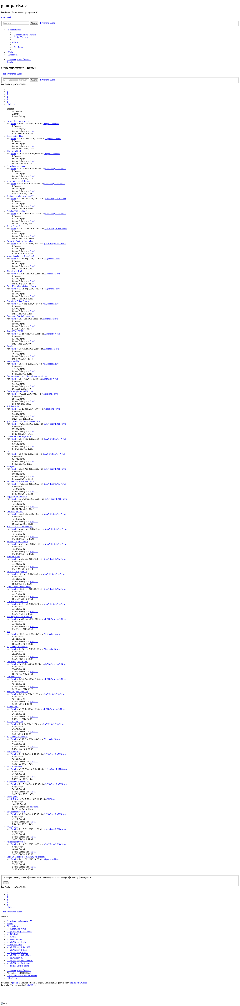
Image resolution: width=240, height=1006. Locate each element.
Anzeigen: (8, 877)
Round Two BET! (15, 331)
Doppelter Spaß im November (20, 241)
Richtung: (74, 877)
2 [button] (7, 91)
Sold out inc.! (12, 706)
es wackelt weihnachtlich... (18, 781)
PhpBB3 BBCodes (78, 983)
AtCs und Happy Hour (17, 571)
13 (8, 451)
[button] (11, 104)
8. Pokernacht (13, 406)
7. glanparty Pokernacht (17, 646)
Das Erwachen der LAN (17, 601)
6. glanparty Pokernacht (17, 736)
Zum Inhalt (6, 17)
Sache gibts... (12, 797)
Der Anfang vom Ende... (17, 661)
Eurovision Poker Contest (18, 301)
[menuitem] (24, 35)
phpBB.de (31, 985)
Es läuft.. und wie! (15, 721)
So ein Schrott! (13, 226)
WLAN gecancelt (14, 766)
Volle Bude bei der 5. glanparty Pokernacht (25, 857)
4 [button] (7, 96)
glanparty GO (13, 361)
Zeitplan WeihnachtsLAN (18, 211)
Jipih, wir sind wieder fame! (19, 586)
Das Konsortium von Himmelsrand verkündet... (27, 376)
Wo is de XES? (13, 556)
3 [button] (7, 94)
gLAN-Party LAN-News (55, 168)
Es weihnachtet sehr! (16, 812)
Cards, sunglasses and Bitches (20, 391)
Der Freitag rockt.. (15, 511)
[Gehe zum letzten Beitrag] (37, 131)
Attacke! (10, 346)
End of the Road (14, 751)
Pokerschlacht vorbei (16, 842)
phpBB (15, 983)
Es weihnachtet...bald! (16, 166)
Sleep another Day (15, 136)
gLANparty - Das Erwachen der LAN (23, 421)
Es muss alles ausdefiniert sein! (20, 481)
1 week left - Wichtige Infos (19, 436)
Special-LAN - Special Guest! (20, 526)
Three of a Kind (14, 151)
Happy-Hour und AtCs (17, 496)
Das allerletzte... (14, 676)
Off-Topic (50, 799)
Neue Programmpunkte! (17, 691)
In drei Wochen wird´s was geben (21, 181)
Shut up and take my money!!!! (20, 196)
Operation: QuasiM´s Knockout (20, 316)
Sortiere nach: (35, 877)
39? (8, 631)
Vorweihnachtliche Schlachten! (20, 256)
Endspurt (11, 466)
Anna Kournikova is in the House (21, 286)
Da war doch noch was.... (18, 121)
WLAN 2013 (12, 827)
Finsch (13, 123)
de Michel (15, 799)
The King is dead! (14, 271)
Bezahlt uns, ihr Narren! (17, 541)
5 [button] (7, 99)
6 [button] (7, 101)
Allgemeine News (51, 123)
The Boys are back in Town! (19, 616)
